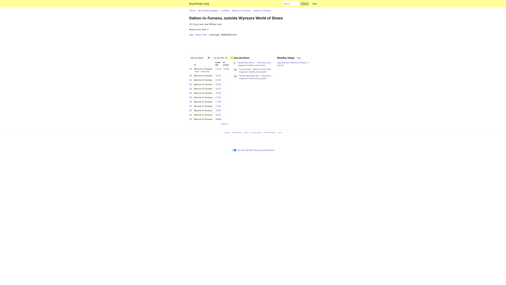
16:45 (218, 93)
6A (190, 69)
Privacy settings (269, 133)
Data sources (237, 133)
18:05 (218, 110)
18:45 (218, 114)
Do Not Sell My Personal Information (256, 150)
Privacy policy (256, 133)
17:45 (218, 106)
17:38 (218, 101)
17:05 (218, 97)
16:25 (218, 88)
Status (246, 133)
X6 (190, 75)
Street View (201, 34)
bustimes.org (199, 4)
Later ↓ (225, 124)
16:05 (218, 84)
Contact (227, 133)
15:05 (218, 69)
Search (285, 3)
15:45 (218, 80)
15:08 (226, 69)
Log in (280, 133)
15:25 (218, 75)
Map (314, 3)
